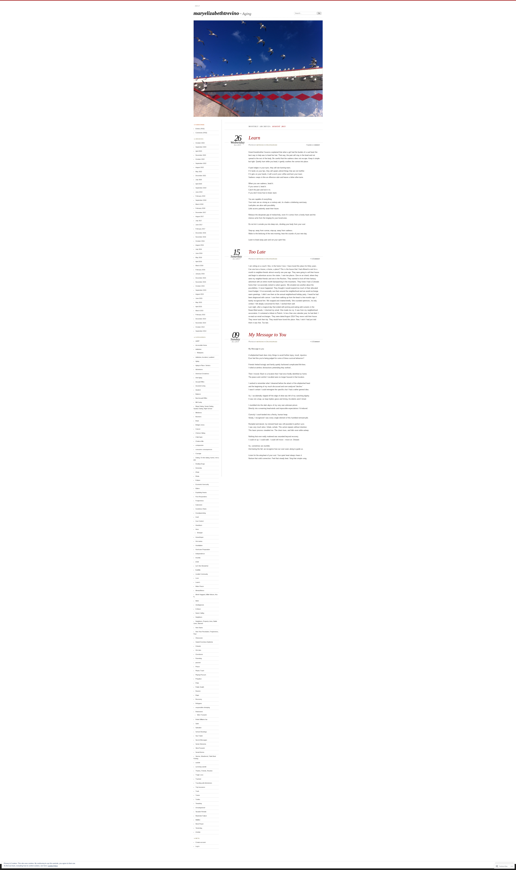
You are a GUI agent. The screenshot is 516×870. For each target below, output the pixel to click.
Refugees (199, 703)
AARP (197, 341)
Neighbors (199, 617)
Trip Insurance (200, 787)
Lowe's (198, 582)
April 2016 (199, 261)
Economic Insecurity (202, 484)
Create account (201, 842)
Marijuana (200, 352)
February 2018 (200, 208)
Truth (197, 791)
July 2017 (199, 220)
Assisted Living (200, 386)
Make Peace (200, 586)
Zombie (198, 832)
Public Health (200, 687)
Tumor (198, 795)
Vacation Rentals (201, 811)
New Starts (199, 627)
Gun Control (199, 521)
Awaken (198, 390)
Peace (198, 666)
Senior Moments (201, 744)
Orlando (198, 646)
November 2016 (201, 237)
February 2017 (200, 229)
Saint (197, 723)
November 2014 (201, 323)
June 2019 (199, 192)
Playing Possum (201, 675)
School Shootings (201, 732)
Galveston (199, 505)
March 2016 (199, 265)
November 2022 (201, 155)
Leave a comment (313, 145)
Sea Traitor (199, 736)
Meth (197, 601)
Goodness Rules (201, 509)
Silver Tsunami (202, 715)
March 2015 (199, 310)
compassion (199, 445)
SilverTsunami (200, 748)
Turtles (198, 799)
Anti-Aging (199, 377)
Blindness (199, 412)
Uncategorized (271, 145)
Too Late (257, 252)
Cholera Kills (200, 441)
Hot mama (199, 541)
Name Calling (200, 613)
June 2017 (199, 224)
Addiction (198, 349)
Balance (198, 394)
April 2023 (199, 151)
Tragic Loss (199, 775)
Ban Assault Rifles (201, 398)
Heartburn (199, 525)
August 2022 (200, 167)
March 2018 (199, 204)
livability (198, 570)
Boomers (198, 416)
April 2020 (199, 184)
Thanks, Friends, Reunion (204, 771)
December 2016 (201, 233)
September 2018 (201, 200)
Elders (198, 488)
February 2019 (200, 196)
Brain (197, 421)
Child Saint (199, 437)
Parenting (199, 658)
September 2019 (201, 188)
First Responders (201, 496)
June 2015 (199, 298)
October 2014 (200, 327)
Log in (197, 846)
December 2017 (201, 212)
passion (198, 662)
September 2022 (201, 163)
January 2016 (200, 274)
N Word (198, 609)
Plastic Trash (200, 670)
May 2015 (199, 302)
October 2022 (200, 159)
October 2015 (200, 286)
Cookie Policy (53, 866)
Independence (200, 553)
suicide (198, 762)
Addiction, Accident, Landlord (205, 357)
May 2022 (199, 171)
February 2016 (200, 270)
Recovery (199, 699)
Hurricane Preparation (203, 549)
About (197, 6)
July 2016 (199, 249)
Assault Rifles (200, 382)
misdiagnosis (200, 605)
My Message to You (267, 334)
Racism (198, 691)
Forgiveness (200, 500)
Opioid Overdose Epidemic (204, 642)
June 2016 (199, 253)
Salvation (198, 727)
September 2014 (201, 331)
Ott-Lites (198, 650)
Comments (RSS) (201, 133)
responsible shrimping (203, 707)
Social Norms (200, 752)
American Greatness (202, 373)
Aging (197, 361)
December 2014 (201, 319)
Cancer (198, 429)
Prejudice (199, 679)
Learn (254, 137)
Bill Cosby (199, 402)
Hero (197, 529)
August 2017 (200, 216)
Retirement (199, 711)
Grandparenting (201, 513)
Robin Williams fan (201, 719)
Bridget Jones (200, 425)
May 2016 (199, 257)
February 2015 (200, 314)
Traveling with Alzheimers (204, 783)
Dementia (199, 468)
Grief (197, 517)
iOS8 (197, 562)
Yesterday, (199, 828)
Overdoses (199, 654)
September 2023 (201, 147)
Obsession (199, 638)
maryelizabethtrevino (216, 13)
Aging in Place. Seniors (203, 365)
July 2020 (199, 179)
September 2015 (201, 290)
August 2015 (200, 294)
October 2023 (200, 143)
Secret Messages (201, 740)
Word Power (200, 824)
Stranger (200, 532)
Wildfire (198, 820)
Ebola (197, 476)
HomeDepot (199, 537)
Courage (198, 453)
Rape (197, 695)
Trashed (198, 779)
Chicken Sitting (200, 433)
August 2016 (200, 245)
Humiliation (199, 545)
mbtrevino (260, 145)
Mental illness (200, 590)
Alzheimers (199, 369)
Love (197, 578)
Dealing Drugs (200, 464)
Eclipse (198, 480)
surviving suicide (201, 767)
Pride (197, 683)
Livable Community (202, 574)
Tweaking (199, 803)
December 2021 (201, 175)
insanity (198, 557)
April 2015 (199, 306)
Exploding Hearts (201, 492)
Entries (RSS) (200, 128)
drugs (197, 472)
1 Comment (316, 259)
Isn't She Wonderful (202, 566)
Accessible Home (201, 345)
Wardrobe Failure (201, 816)
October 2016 (200, 241)
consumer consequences (204, 449)
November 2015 (201, 282)
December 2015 (201, 278)
